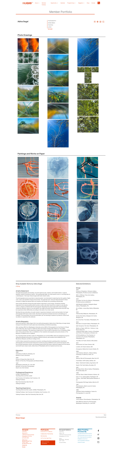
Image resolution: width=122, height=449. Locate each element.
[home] (27, 4)
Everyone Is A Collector (46, 431)
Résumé (50, 29)
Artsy (18, 286)
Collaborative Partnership (47, 433)
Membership (44, 436)
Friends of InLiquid (81, 442)
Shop (88, 3)
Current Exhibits (62, 442)
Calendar (62, 3)
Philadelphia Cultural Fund (82, 438)
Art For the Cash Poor (46, 438)
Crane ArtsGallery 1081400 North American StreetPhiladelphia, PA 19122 (65, 434)
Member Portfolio (44, 3)
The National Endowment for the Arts (85, 433)
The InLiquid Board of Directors (83, 440)
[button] (37, 3)
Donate (93, 3)
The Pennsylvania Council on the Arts (85, 435)
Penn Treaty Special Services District (84, 437)
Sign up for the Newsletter (45, 442)
